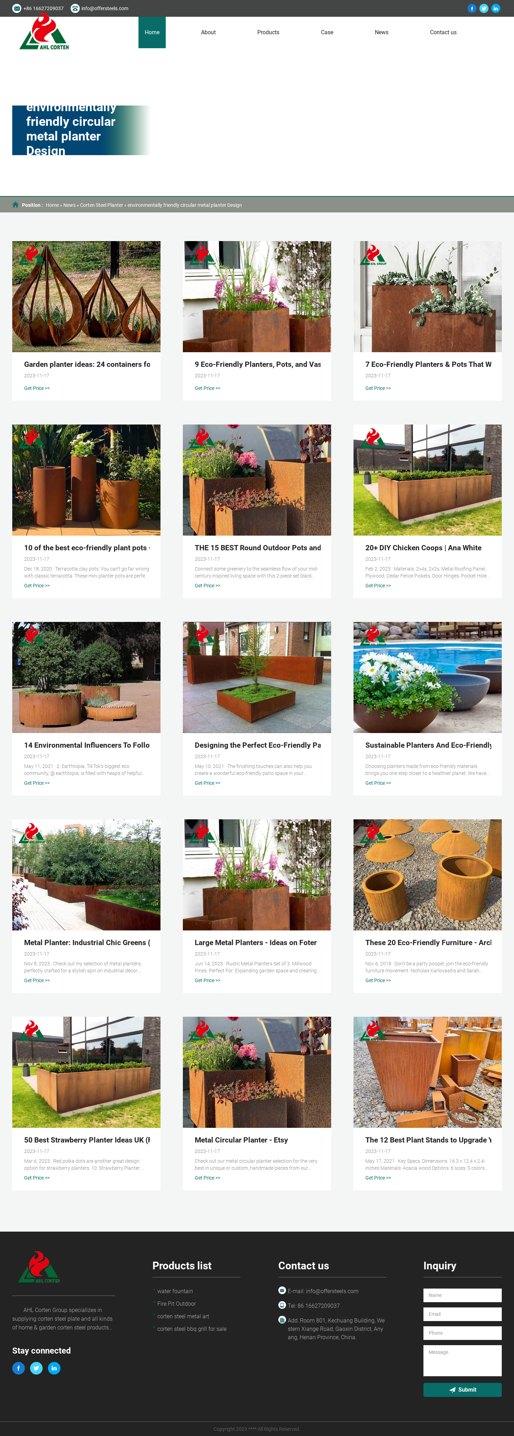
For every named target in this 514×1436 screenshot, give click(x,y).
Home (152, 32)
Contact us (443, 32)
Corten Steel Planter (101, 205)
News (381, 32)
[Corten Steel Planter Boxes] (472, 8)
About (208, 32)
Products (268, 32)
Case (327, 32)
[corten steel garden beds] (495, 8)
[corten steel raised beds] (483, 8)
